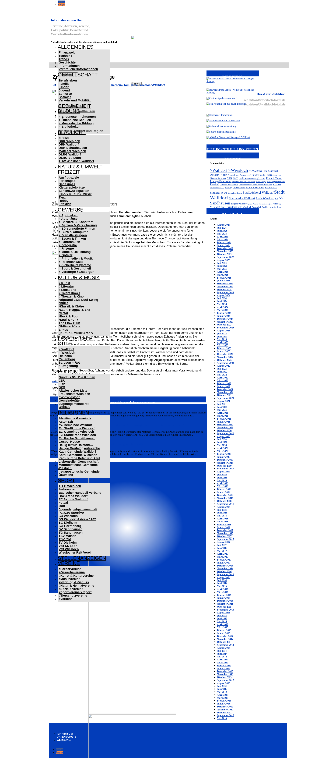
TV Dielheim (68, 542)
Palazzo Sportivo (71, 512)
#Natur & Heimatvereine (76, 585)
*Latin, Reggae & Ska (74, 309)
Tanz (62, 197)
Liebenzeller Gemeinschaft (79, 461)
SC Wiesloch (68, 516)
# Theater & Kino (71, 296)
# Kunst (64, 283)
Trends (64, 59)
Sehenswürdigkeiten (74, 191)
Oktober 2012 (224, 712)
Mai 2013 (222, 692)
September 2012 (225, 715)
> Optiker (65, 255)
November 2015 (225, 603)
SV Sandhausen (70, 529)
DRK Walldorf (69, 144)
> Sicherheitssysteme (75, 265)
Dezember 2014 (225, 636)
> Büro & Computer (73, 232)
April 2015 (222, 624)
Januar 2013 (223, 703)
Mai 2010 (222, 718)
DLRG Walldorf (70, 154)
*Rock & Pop (68, 316)
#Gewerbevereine (72, 572)
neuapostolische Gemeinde (79, 471)
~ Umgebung (68, 366)
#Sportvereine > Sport (75, 592)
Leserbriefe (75, 338)
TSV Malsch (67, 536)
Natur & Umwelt (80, 166)
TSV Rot (65, 539)
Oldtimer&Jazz (69, 326)
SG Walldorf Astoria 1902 (77, 519)
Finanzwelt (67, 52)
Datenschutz (66, 736)
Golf (62, 506)
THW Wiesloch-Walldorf (76, 161)
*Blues (63, 303)
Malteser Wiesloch (72, 151)
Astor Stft (66, 421)
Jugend (64, 90)
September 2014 (225, 645)
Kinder (64, 87)
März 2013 (222, 698)
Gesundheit (74, 106)
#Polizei (64, 138)
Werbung (64, 739)
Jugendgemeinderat (74, 404)
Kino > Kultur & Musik (75, 194)
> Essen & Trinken (72, 238)
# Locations (67, 290)
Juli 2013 (222, 686)
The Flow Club (69, 323)
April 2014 (222, 659)
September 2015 (225, 609)
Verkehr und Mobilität (75, 100)
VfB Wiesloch (69, 549)
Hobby (63, 201)
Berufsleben (68, 80)
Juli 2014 (222, 651)
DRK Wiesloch (69, 141)
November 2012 (225, 709)
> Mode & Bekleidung (75, 252)
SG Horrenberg (70, 526)
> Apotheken (68, 215)
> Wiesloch (67, 352)
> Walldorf (66, 349)
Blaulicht (72, 132)
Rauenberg (67, 359)
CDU (62, 380)
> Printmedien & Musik (76, 258)
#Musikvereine (69, 579)
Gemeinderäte (69, 400)
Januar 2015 (223, 633)
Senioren (65, 93)
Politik (67, 371)
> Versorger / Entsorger (76, 272)
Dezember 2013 (225, 671)
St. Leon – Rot (69, 362)
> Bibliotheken (69, 126)
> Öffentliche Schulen (75, 120)
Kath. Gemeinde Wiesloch (78, 455)
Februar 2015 (224, 630)
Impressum (65, 733)
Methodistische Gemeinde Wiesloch (78, 466)
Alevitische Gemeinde (75, 418)
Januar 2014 (223, 668)
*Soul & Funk (68, 319)
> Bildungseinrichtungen (77, 116)
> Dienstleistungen (73, 235)
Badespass (67, 184)
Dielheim (65, 356)
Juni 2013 (222, 689)
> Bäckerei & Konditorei (76, 222)
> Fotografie (68, 245)
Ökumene (66, 475)
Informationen (69, 66)
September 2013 (225, 680)
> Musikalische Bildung (76, 123)
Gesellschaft (78, 74)
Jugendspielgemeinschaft (78, 509)
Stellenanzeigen (82, 558)
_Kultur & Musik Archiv (76, 333)
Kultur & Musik (79, 277)
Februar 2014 (224, 665)
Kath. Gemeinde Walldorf (77, 451)
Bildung (69, 111)
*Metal (63, 313)
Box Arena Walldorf (73, 496)
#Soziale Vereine (71, 589)
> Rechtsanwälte (71, 262)
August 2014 (223, 648)
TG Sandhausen (71, 532)
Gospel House (69, 441)
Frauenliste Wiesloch (74, 394)
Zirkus (63, 329)
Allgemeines (75, 47)
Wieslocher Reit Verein (76, 552)
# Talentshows (69, 293)
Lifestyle (65, 204)
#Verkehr (65, 599)
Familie (64, 84)
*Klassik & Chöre (71, 306)
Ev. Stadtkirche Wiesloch (77, 435)
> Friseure (66, 248)
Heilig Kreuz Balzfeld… (76, 445)
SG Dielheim (68, 522)
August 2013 (223, 683)
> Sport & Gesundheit (75, 268)
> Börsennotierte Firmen (77, 228)
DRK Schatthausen (73, 148)
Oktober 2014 (224, 642)
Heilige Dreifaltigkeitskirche (79, 448)
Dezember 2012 (225, 706)
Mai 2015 (222, 621)
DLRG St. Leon (70, 158)
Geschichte (67, 62)
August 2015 (223, 612)
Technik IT (66, 56)
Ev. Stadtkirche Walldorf (76, 428)
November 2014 (225, 639)
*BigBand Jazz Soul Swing (78, 300)
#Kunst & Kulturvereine (76, 575)
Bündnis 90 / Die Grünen (77, 377)
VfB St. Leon (68, 546)
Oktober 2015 (224, 606)
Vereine (69, 563)
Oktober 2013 (224, 677)
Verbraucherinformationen (78, 69)
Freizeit (69, 172)
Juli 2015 (222, 615)
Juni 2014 (222, 654)
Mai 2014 (222, 656)
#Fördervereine (70, 569)
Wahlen (64, 407)
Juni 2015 (222, 618)
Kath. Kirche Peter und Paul (79, 458)
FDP (62, 384)
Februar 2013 (224, 700)
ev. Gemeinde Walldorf (75, 425)
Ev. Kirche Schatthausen (77, 438)
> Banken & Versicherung (78, 225)
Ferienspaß (67, 181)
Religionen (73, 413)
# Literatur (66, 286)
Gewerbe (70, 209)
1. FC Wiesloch (70, 486)
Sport (66, 480)
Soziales (65, 97)
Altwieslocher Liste (73, 390)
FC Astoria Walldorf (73, 499)
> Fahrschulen (69, 242)
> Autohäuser (69, 218)
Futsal (63, 502)
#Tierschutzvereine (73, 595)
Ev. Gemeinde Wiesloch (76, 431)
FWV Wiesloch (69, 397)
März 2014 (222, 662)
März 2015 (222, 627)
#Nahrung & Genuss (74, 582)
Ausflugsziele (69, 177)
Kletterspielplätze (72, 187)
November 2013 (225, 674)
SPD (62, 387)
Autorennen (67, 489)
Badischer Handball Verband (80, 492)
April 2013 (222, 695)
